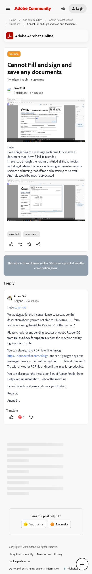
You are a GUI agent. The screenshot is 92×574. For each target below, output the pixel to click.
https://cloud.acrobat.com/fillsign (27, 356)
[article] (46, 357)
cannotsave (31, 234)
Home (12, 19)
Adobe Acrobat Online (61, 19)
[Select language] (63, 8)
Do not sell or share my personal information (34, 568)
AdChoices (72, 568)
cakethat (19, 88)
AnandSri (20, 296)
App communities (32, 19)
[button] (8, 10)
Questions (14, 24)
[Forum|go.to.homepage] (32, 8)
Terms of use (44, 554)
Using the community (21, 554)
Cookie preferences (19, 561)
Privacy (58, 554)
